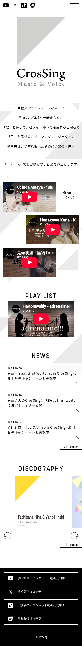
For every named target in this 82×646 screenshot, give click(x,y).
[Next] (7, 535)
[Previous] (74, 535)
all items (71, 447)
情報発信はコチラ (29, 591)
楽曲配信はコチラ (29, 618)
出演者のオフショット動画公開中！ (41, 605)
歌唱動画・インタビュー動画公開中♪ (42, 578)
